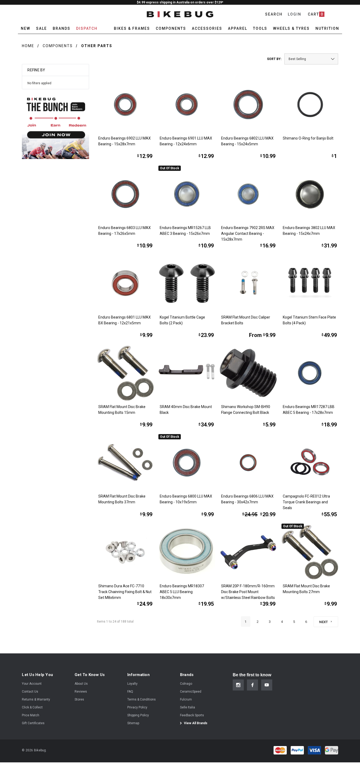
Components (58, 46)
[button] (55, 125)
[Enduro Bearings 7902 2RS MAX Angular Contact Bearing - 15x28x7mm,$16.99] (248, 194)
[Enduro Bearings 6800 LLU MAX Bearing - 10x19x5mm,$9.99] (186, 462)
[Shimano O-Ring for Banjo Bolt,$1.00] (309, 104)
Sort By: (274, 59)
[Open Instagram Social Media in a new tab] (238, 685)
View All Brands (195, 723)
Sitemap (133, 723)
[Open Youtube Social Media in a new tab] (266, 685)
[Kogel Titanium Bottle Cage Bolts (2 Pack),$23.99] (186, 283)
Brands (61, 28)
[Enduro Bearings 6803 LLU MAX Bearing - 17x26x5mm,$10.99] (125, 194)
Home (28, 46)
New (25, 28)
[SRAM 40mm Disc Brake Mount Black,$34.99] (186, 373)
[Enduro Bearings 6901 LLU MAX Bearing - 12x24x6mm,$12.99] (186, 104)
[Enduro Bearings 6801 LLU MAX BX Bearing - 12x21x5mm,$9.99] (125, 283)
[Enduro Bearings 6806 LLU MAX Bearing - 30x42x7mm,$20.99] (248, 462)
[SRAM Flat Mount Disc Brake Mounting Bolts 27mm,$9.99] (309, 552)
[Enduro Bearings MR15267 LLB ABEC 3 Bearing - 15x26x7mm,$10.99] (186, 194)
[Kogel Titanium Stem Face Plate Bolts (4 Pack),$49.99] (309, 283)
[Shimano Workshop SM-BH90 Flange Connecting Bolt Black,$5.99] (248, 373)
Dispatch (87, 28)
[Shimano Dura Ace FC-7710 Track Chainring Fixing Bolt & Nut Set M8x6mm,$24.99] (125, 552)
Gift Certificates (33, 723)
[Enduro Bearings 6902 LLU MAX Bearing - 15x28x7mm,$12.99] (125, 104)
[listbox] (311, 58)
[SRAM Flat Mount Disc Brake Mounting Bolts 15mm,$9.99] (125, 373)
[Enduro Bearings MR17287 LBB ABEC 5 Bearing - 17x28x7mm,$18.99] (309, 373)
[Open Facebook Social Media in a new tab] (252, 685)
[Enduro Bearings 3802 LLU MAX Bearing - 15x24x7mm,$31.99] (309, 194)
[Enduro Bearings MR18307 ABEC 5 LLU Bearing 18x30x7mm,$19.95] (186, 552)
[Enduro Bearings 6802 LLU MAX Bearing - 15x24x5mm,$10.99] (248, 104)
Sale (41, 28)
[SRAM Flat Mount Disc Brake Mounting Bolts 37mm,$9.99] (125, 462)
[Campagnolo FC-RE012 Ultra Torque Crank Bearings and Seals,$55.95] (309, 462)
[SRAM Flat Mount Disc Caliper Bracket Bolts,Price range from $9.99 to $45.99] (248, 283)
